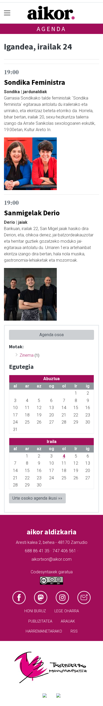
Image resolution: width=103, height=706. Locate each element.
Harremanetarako (44, 631)
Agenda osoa (51, 334)
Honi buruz (35, 611)
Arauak (68, 621)
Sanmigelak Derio (32, 212)
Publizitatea (40, 621)
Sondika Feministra (34, 82)
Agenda (51, 29)
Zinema (27, 355)
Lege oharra (66, 611)
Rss (74, 631)
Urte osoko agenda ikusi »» (37, 498)
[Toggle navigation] (7, 13)
